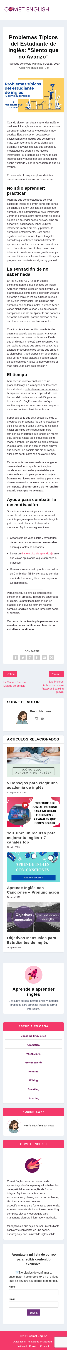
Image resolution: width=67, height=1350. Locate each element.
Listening (33, 1098)
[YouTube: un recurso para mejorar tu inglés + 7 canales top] (33, 812)
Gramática (33, 1044)
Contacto (45, 1346)
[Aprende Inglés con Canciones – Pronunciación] (33, 867)
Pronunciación (34, 1062)
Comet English (38, 1335)
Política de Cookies (27, 1346)
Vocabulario (33, 1053)
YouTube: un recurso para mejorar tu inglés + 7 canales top (31, 837)
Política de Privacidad (40, 1341)
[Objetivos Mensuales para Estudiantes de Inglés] (33, 917)
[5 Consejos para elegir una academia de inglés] (33, 762)
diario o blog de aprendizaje (37, 553)
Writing (33, 1080)
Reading (33, 1071)
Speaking (33, 1089)
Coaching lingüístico (31, 67)
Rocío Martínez (33, 63)
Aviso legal (19, 1341)
